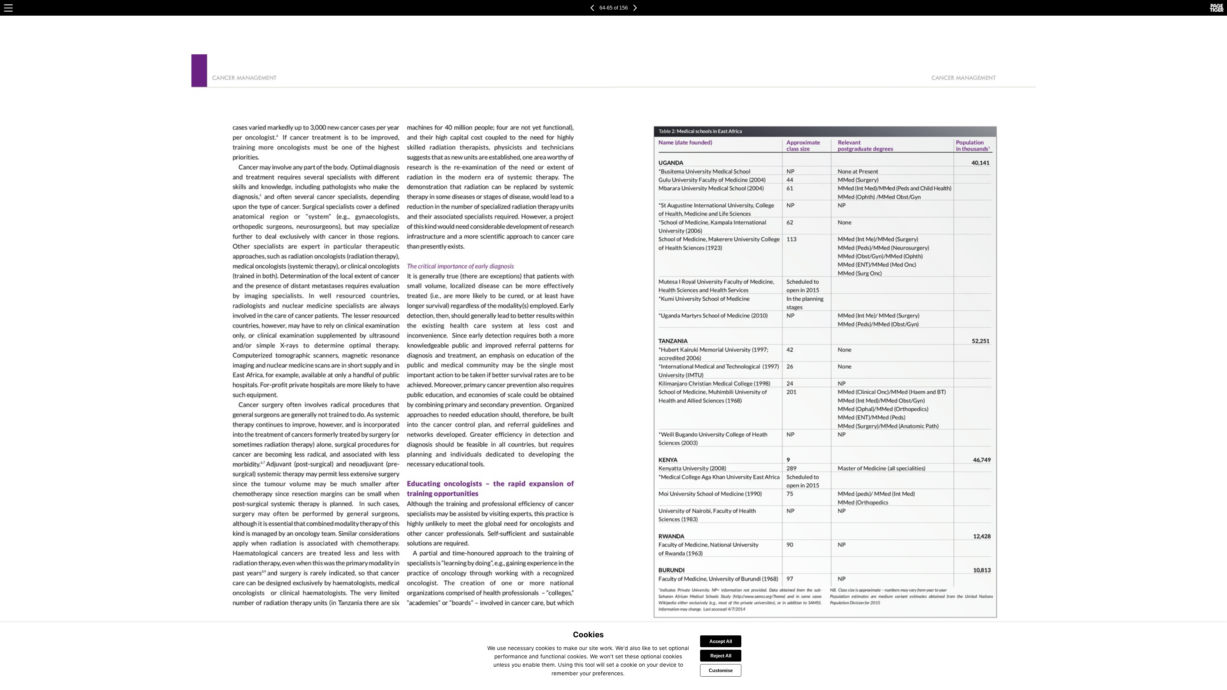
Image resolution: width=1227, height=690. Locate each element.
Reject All (720, 655)
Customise (721, 670)
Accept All (720, 641)
